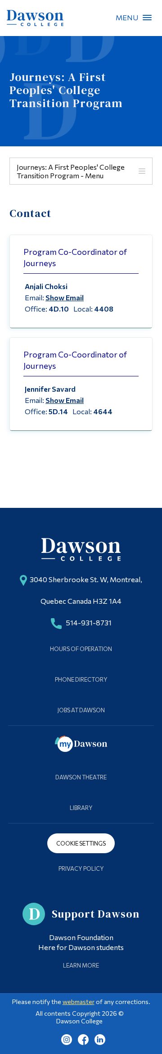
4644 (102, 411)
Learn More (81, 965)
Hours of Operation (81, 648)
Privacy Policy (81, 868)
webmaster (78, 1001)
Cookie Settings (81, 843)
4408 (103, 308)
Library (81, 807)
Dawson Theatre (81, 777)
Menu (147, 18)
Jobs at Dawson (81, 710)
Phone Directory (81, 679)
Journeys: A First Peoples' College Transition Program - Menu (71, 171)
